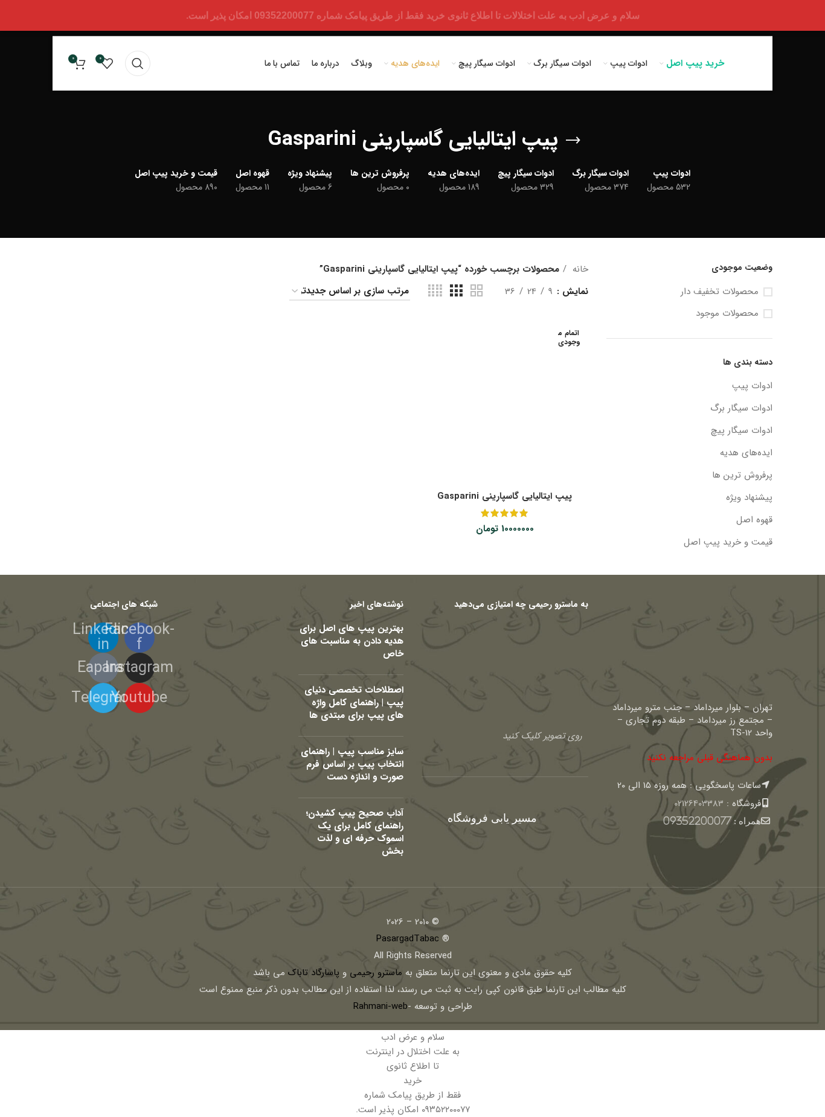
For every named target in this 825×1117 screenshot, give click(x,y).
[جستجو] (137, 63)
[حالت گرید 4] (435, 291)
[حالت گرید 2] (476, 291)
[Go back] (573, 141)
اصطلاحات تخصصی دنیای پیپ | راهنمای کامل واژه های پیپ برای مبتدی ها (353, 703)
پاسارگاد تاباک (313, 972)
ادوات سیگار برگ (741, 408)
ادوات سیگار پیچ (741, 430)
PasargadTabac (407, 939)
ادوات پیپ (752, 386)
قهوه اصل (754, 520)
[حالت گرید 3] (456, 291)
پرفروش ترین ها (742, 475)
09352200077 (697, 820)
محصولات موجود (727, 313)
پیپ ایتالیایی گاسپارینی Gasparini (504, 496)
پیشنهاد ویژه (749, 497)
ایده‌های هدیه (746, 453)
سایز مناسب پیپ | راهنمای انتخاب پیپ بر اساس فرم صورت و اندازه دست (352, 764)
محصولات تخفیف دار (720, 292)
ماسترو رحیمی (376, 972)
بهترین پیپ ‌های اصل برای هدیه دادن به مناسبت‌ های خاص (351, 641)
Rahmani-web (380, 1006)
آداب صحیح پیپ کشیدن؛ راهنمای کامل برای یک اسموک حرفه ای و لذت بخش (354, 832)
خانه (579, 269)
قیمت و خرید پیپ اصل (728, 542)
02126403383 (699, 803)
